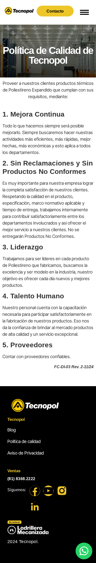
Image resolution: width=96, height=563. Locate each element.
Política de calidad (24, 441)
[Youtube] (48, 491)
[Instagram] (62, 491)
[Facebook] (35, 491)
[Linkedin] (35, 506)
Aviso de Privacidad (25, 453)
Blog (11, 429)
